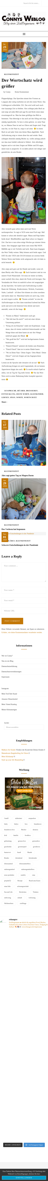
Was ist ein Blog (7, 661)
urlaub (20, 898)
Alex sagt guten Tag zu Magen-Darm (18, 475)
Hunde (29, 852)
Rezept (20, 881)
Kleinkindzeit (11, 74)
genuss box (22, 841)
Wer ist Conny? (7, 656)
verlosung (32, 898)
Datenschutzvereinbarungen (11, 672)
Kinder (6, 858)
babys (16, 824)
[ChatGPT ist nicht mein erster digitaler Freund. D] (24, 1034)
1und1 (6, 818)
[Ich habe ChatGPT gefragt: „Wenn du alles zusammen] (24, 1104)
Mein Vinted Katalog (9, 704)
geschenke (8, 847)
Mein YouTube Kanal (9, 694)
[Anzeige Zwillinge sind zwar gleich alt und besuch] (24, 961)
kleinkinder (36, 394)
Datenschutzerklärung (9, 666)
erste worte (22, 394)
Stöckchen (22, 892)
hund (19, 852)
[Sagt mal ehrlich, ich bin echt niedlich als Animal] (24, 1137)
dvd (5, 835)
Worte (19, 397)
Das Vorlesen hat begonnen (13, 529)
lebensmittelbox (25, 864)
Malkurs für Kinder (9, 750)
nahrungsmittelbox (27, 869)
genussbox (36, 841)
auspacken (32, 818)
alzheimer (18, 818)
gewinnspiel (22, 847)
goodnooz (36, 847)
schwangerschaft (23, 886)
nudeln (23, 875)
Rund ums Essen (34, 881)
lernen (5, 397)
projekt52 (7, 881)
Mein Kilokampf (8, 757)
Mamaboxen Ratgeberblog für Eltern (15, 753)
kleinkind (18, 858)
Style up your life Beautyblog (12, 760)
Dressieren (32, 391)
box (26, 824)
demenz (35, 830)
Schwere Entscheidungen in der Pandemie (20, 545)
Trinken (35, 892)
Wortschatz (30, 397)
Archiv (6, 723)
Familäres (9, 541)
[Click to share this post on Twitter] (15, 402)
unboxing (7, 898)
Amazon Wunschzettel (10, 699)
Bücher (21, 391)
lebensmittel (8, 864)
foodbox (28, 835)
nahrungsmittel (9, 869)
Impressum (5, 677)
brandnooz (37, 824)
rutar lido (7, 886)
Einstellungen (24, 1178)
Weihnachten (8, 903)
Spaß (12, 397)
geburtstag (8, 841)
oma (33, 875)
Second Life (8, 892)
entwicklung (8, 394)
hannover (7, 852)
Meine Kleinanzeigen (9, 710)
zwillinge (23, 903)
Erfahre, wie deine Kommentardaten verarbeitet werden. (22, 632)
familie (15, 835)
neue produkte (9, 875)
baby (6, 824)
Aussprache (10, 391)
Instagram (5, 688)
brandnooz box (9, 830)
